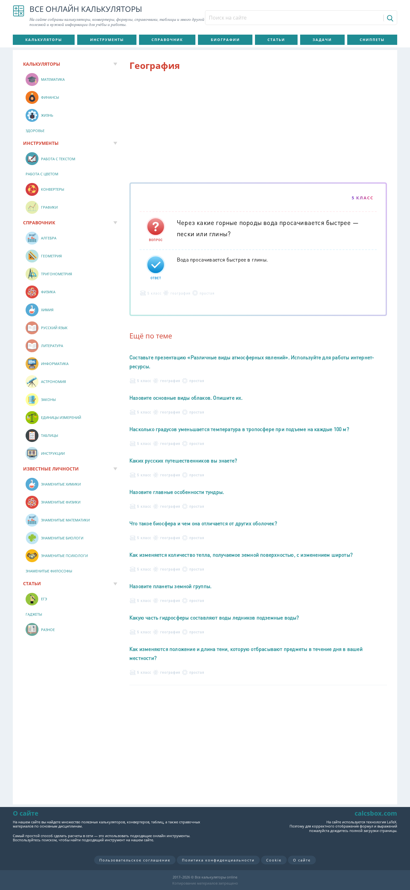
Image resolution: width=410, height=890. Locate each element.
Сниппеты (372, 39)
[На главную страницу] (18, 16)
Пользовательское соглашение (134, 860)
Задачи (322, 39)
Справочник (167, 39)
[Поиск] (389, 17)
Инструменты (107, 39)
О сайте (302, 860)
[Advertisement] (258, 128)
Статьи (276, 39)
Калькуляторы (43, 39)
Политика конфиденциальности (218, 860)
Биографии (225, 39)
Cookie (274, 860)
